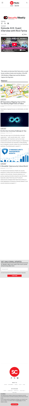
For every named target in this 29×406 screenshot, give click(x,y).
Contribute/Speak (10, 390)
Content (3, 26)
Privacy (24, 384)
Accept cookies (14, 404)
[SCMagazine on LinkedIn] (18, 378)
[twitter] (5, 23)
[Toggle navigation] (2, 3)
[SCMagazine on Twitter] (14, 378)
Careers (20, 384)
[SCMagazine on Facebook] (11, 378)
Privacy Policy (24, 272)
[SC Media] (14, 3)
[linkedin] (8, 23)
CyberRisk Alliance (10, 384)
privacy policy (19, 400)
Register (17, 5)
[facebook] (2, 23)
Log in (11, 5)
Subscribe (3, 21)
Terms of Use (19, 272)
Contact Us (16, 384)
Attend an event (16, 390)
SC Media (5, 384)
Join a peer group (22, 390)
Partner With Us (14, 392)
